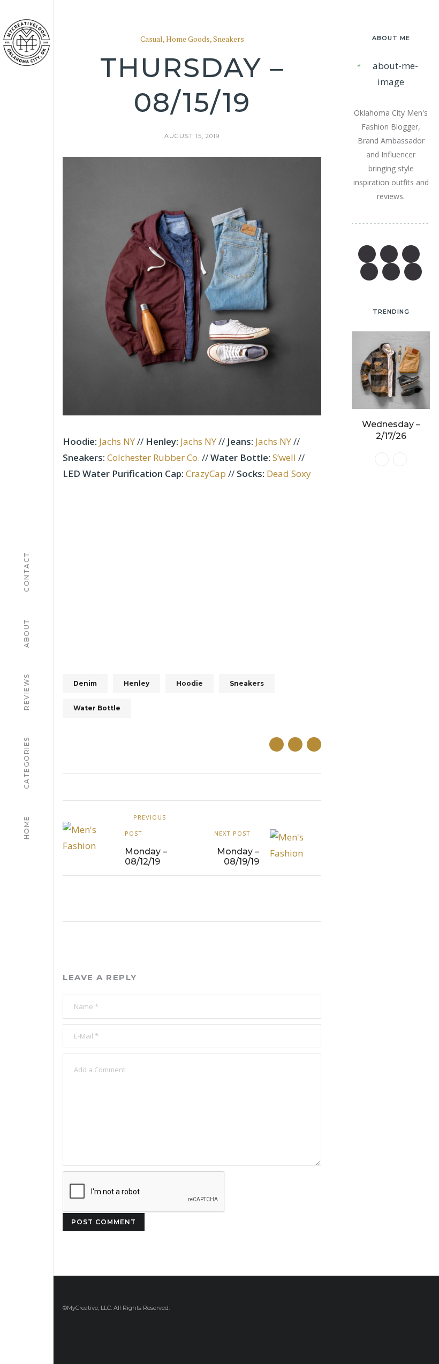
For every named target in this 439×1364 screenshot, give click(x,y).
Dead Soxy (289, 473)
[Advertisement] (192, 571)
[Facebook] (367, 254)
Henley (136, 683)
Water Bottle (96, 708)
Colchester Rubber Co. (153, 457)
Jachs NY (117, 441)
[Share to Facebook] (276, 744)
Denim (85, 683)
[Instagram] (391, 272)
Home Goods (188, 39)
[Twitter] (389, 254)
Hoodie (189, 683)
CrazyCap (206, 473)
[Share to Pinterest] (314, 744)
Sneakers (228, 39)
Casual (151, 39)
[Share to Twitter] (295, 744)
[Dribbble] (413, 272)
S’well (285, 457)
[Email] (369, 272)
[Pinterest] (411, 254)
